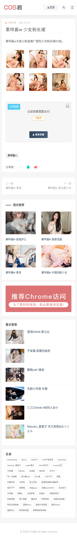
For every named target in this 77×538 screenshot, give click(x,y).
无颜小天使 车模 (37, 388)
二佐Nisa (21, 471)
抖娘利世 (11, 482)
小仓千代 (48, 477)
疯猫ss (20, 493)
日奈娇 (22, 482)
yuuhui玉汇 (58, 465)
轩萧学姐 (45, 499)
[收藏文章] (21, 167)
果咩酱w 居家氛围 (51, 239)
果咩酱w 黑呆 (13, 188)
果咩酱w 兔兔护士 (16, 239)
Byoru (24, 460)
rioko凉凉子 (44, 465)
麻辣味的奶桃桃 (39, 510)
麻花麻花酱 (24, 510)
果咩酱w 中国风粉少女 (54, 272)
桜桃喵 (22, 488)
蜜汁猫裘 (23, 499)
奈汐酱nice (25, 477)
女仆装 (37, 477)
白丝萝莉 (31, 493)
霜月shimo (55, 505)
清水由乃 (62, 488)
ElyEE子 (34, 460)
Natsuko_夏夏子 (14, 465)
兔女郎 (42, 471)
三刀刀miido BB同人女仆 (42, 407)
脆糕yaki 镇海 (35, 369)
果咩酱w (12, 155)
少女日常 (12, 23)
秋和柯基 (11, 499)
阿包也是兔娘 (13, 505)
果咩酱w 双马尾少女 (59, 188)
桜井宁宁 (11, 488)
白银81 (42, 493)
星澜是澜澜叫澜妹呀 (49, 482)
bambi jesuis (12, 460)
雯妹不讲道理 (41, 505)
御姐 (58, 477)
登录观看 (39, 135)
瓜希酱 (10, 493)
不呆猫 (10, 471)
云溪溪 (32, 471)
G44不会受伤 (47, 460)
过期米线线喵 (58, 499)
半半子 (52, 471)
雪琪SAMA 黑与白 (38, 332)
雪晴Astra (27, 505)
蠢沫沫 (34, 499)
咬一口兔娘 (12, 477)
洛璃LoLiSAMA (48, 488)
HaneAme (62, 460)
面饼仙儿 (11, 510)
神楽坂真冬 (54, 493)
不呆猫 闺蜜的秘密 (38, 351)
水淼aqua (33, 488)
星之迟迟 (33, 482)
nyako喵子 (29, 465)
